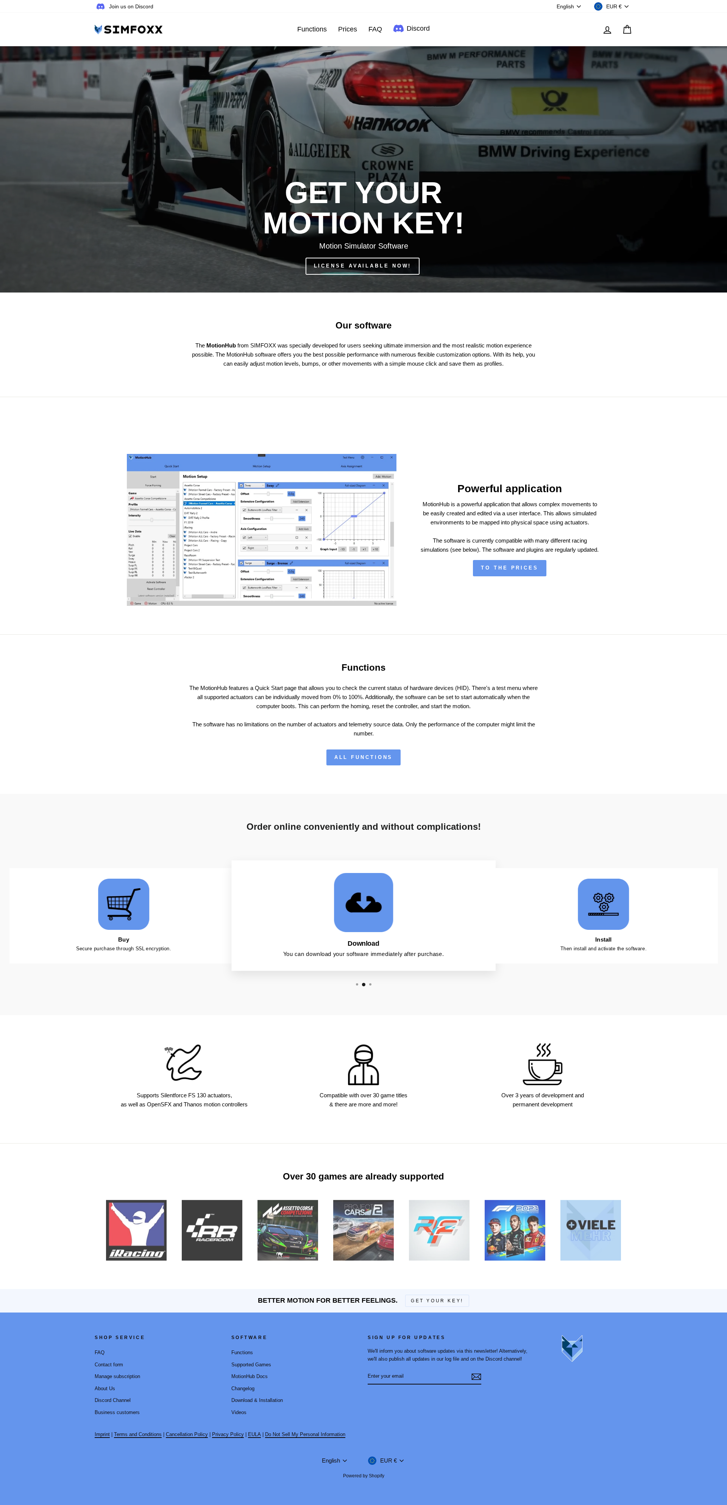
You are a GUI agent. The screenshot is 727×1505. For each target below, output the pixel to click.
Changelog (242, 1388)
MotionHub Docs (249, 1376)
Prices (347, 29)
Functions (312, 29)
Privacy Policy (228, 1434)
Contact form (109, 1364)
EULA (254, 1434)
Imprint (102, 1434)
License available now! (363, 266)
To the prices (509, 568)
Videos (238, 1412)
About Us (105, 1388)
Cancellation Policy (187, 1434)
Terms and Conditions (138, 1434)
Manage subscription (117, 1376)
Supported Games (251, 1364)
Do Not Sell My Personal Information (305, 1434)
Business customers (117, 1412)
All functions (363, 757)
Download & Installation (257, 1400)
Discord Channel (113, 1400)
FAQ (375, 29)
